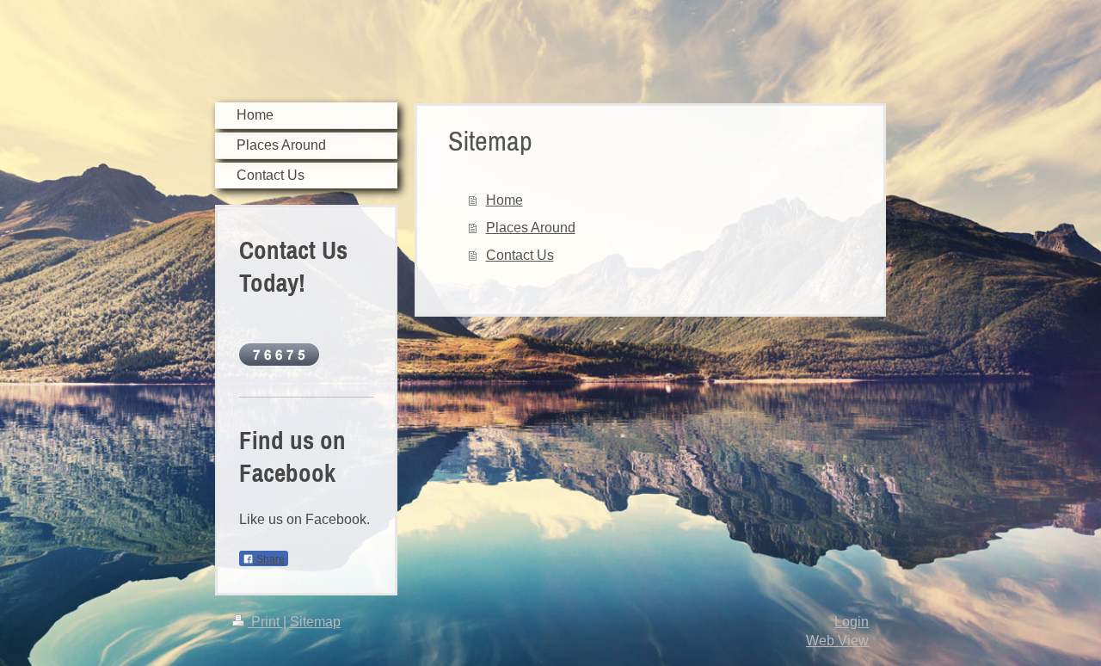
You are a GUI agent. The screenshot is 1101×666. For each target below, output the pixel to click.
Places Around (530, 227)
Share (269, 559)
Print (265, 621)
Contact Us (520, 255)
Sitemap (315, 621)
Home (504, 200)
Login (851, 621)
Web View (837, 640)
